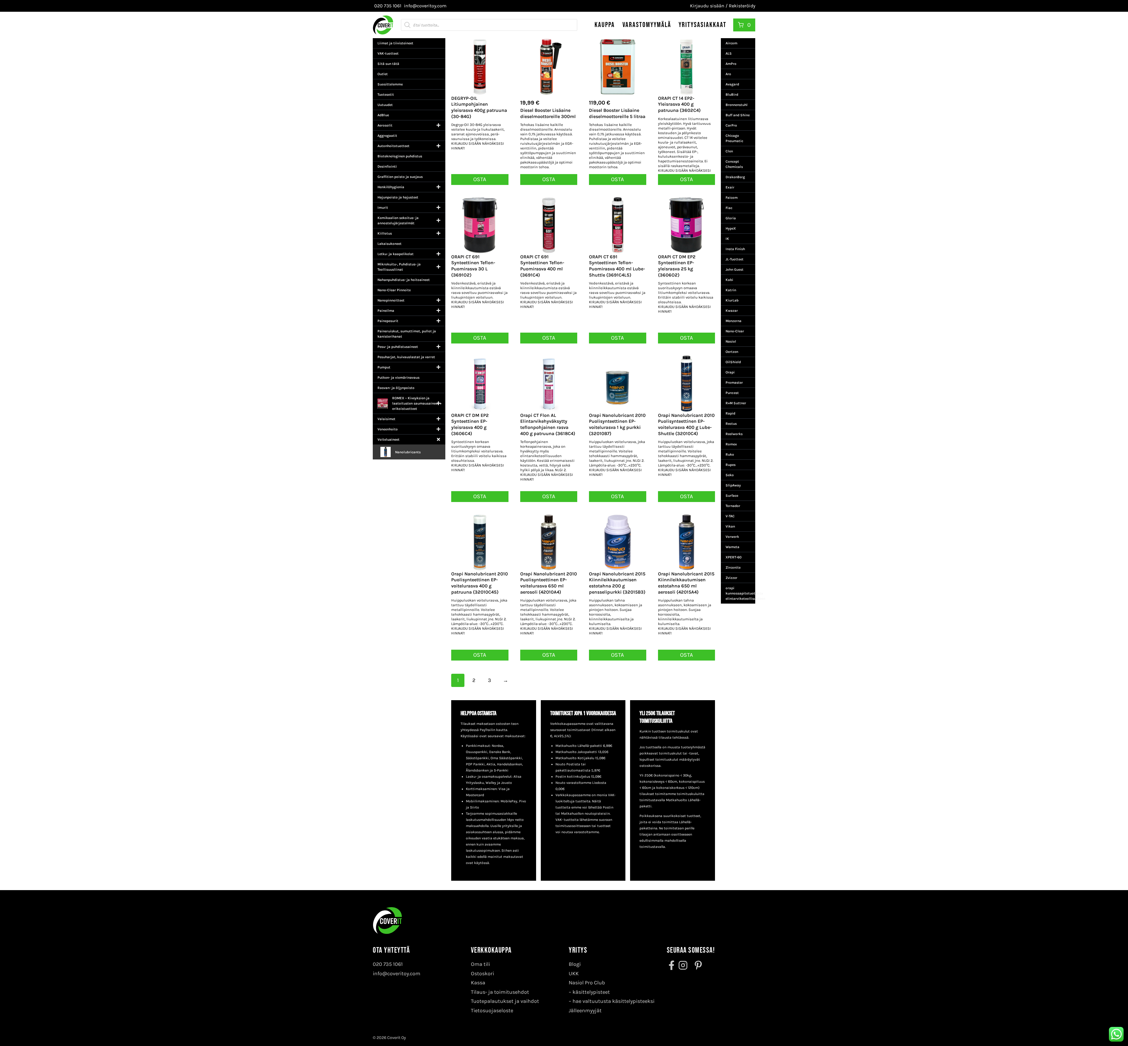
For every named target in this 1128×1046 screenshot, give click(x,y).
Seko (730, 475)
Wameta (732, 547)
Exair (730, 187)
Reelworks (734, 434)
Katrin (731, 290)
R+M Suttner (736, 403)
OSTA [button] (548, 179)
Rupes (731, 465)
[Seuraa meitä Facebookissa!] (672, 965)
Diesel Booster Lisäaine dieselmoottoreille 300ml (548, 113)
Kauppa (605, 25)
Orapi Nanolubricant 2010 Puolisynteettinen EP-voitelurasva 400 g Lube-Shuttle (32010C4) (686, 424)
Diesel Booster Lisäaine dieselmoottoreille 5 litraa (617, 113)
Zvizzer (731, 578)
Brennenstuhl (737, 105)
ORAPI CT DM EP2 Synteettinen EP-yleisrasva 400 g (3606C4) (470, 424)
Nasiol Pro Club (587, 982)
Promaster (734, 382)
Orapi (730, 372)
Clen (729, 151)
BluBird (732, 94)
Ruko (730, 454)
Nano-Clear (735, 331)
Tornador (733, 506)
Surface (732, 495)
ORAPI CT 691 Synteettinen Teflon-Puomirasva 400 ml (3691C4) (542, 266)
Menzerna (733, 321)
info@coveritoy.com (396, 973)
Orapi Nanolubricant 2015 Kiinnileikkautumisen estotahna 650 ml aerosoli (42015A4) (686, 583)
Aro (728, 74)
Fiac (729, 208)
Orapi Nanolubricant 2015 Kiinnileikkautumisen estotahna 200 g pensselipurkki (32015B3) (617, 583)
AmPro (731, 64)
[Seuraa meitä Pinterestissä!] (696, 965)
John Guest (734, 269)
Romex (731, 444)
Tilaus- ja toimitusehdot (500, 992)
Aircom (731, 43)
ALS (729, 53)
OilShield (733, 362)
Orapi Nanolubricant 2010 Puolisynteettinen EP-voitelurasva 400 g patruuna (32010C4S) (479, 583)
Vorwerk (732, 537)
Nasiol (731, 341)
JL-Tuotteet (734, 259)
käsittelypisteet (591, 992)
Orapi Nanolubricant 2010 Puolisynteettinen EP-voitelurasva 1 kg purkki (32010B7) (617, 424)
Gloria (731, 218)
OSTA (479, 179)
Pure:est (732, 393)
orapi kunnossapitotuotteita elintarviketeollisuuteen (740, 593)
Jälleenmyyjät (585, 1010)
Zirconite (733, 567)
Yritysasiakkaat (702, 25)
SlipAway (733, 485)
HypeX (731, 228)
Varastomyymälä (646, 25)
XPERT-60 (733, 557)
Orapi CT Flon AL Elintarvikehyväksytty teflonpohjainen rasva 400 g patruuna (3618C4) (547, 424)
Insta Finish (735, 249)
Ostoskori (482, 973)
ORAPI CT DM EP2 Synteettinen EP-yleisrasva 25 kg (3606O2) (677, 266)
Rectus (731, 424)
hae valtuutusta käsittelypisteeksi (613, 1001)
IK (727, 239)
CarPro (731, 125)
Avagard (732, 84)
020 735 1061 (388, 964)
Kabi (729, 280)
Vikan (730, 526)
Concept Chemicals (734, 164)
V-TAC (730, 516)
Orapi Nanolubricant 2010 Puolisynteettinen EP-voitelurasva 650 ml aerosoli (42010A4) (548, 583)
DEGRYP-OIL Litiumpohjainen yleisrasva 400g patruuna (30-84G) (479, 107)
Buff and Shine (738, 115)
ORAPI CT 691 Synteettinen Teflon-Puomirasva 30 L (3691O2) (473, 266)
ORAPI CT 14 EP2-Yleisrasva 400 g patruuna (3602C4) (679, 104)
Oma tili (480, 964)
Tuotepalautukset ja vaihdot (505, 1001)
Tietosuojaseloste (492, 1010)
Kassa (478, 982)
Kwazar (732, 311)
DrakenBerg (735, 177)
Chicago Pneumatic (734, 138)
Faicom (732, 198)
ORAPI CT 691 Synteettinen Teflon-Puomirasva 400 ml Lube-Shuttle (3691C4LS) (617, 266)
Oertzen (732, 352)
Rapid (730, 413)
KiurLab (732, 300)
